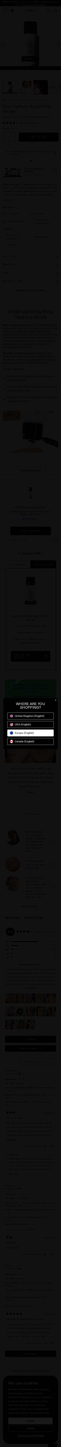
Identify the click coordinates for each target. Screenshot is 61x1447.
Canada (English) (24, 741)
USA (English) (23, 724)
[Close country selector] (55, 700)
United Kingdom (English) (29, 715)
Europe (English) (24, 732)
